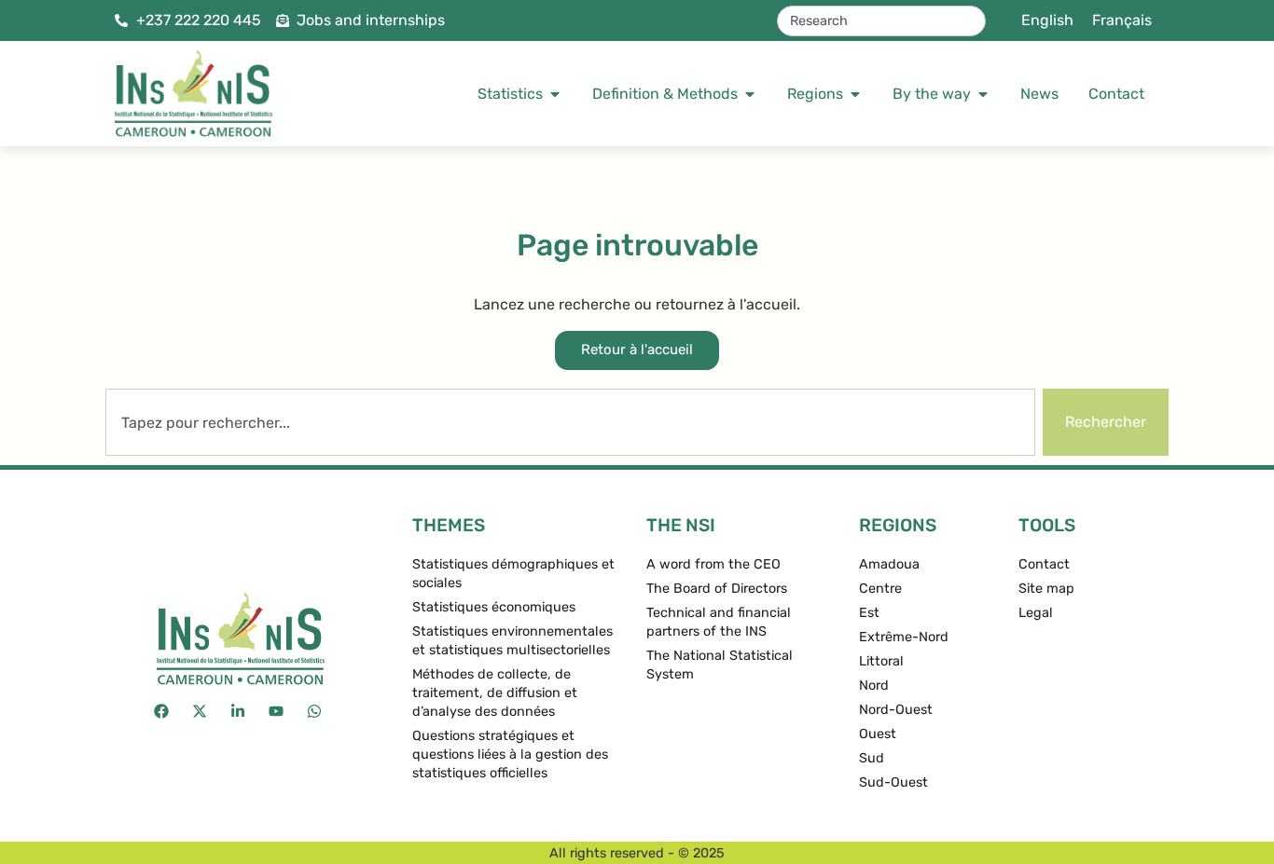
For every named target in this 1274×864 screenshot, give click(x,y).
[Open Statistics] (554, 94)
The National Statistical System (719, 665)
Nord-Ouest (896, 710)
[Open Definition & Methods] (749, 94)
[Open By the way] (983, 94)
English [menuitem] (1047, 20)
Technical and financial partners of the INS (718, 622)
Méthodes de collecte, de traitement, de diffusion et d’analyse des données (494, 693)
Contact (1044, 564)
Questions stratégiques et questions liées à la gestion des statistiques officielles (510, 754)
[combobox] (881, 21)
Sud (871, 758)
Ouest (877, 734)
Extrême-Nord (904, 637)
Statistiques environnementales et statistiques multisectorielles (512, 641)
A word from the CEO (713, 564)
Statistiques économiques (493, 607)
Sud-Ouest (893, 782)
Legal (1035, 613)
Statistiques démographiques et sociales (513, 573)
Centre (880, 589)
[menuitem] (1047, 20)
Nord (874, 685)
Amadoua (889, 564)
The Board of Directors (716, 589)
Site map (1046, 589)
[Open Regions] (855, 94)
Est (869, 613)
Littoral (881, 661)
